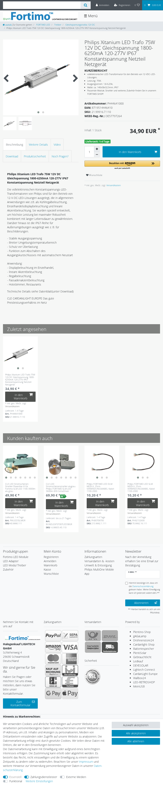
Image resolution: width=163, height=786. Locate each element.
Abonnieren (141, 603)
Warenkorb (50, 565)
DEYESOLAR (140, 665)
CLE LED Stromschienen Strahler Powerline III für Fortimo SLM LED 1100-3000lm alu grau (20, 487)
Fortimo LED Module (15, 557)
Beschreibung (14, 144)
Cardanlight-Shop (143, 644)
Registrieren (51, 557)
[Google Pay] (53, 693)
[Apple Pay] (70, 693)
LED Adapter (10, 561)
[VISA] (70, 647)
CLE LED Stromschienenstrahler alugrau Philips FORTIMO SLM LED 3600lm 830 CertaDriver (60, 487)
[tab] (14, 144)
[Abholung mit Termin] (109, 647)
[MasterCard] (53, 659)
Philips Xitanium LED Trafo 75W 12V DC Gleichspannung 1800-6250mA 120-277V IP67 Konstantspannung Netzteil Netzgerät (20, 379)
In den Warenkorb (130, 152)
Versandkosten (113, 185)
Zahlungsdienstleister (43, 777)
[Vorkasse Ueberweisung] (70, 682)
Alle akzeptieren (136, 733)
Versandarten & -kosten (99, 561)
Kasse (47, 569)
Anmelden (50, 561)
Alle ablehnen (135, 741)
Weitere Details (38, 144)
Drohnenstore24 (143, 640)
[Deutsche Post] (92, 635)
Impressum (86, 761)
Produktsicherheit (35, 156)
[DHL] (109, 635)
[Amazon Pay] (53, 647)
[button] (122, 165)
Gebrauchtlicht (142, 657)
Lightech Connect (144, 669)
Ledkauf (138, 661)
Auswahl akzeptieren (135, 725)
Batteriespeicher (143, 649)
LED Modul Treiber (14, 565)
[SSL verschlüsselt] (92, 676)
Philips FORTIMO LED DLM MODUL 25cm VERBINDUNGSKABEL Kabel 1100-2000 (100, 487)
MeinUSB (139, 686)
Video (57, 144)
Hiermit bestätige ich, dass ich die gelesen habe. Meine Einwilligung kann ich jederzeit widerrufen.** (144, 587)
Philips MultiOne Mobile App (99, 572)
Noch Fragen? (60, 156)
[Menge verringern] (97, 154)
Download (12, 156)
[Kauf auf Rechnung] (53, 670)
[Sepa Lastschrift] (70, 635)
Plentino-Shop (142, 632)
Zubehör (8, 569)
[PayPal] (53, 635)
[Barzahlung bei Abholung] (70, 670)
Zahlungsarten (93, 557)
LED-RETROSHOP (144, 682)
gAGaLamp (139, 636)
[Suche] (86, 5)
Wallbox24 (139, 678)
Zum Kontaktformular (20, 703)
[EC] (53, 682)
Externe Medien (76, 777)
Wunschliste (95, 175)
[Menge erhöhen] (97, 149)
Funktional (15, 781)
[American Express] (70, 659)
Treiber (57, 24)
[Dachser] (92, 647)
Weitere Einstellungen (39, 781)
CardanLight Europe (145, 674)
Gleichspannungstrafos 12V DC (80, 24)
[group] (20, 353)
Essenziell (15, 777)
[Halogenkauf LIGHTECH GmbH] (23, 638)
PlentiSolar (139, 653)
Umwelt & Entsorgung (98, 565)
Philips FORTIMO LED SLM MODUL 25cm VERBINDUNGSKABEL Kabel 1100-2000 (141, 487)
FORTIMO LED (43, 24)
